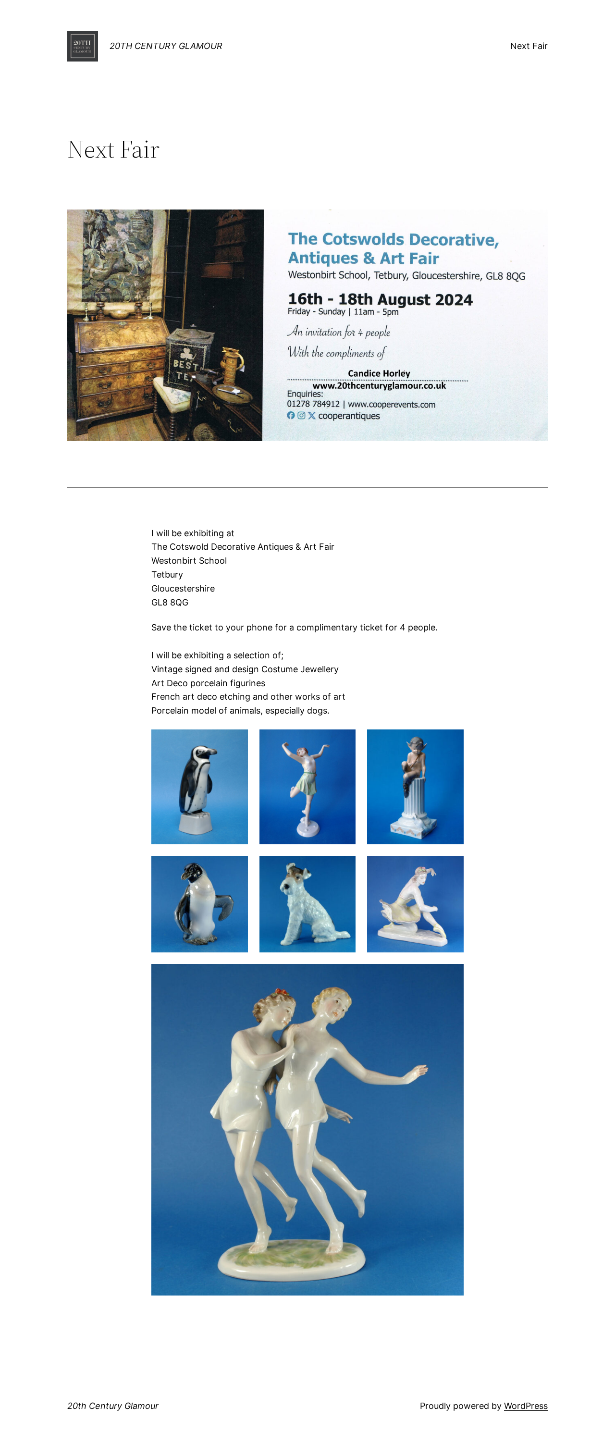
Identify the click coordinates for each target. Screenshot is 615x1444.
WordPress (526, 1406)
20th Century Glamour (166, 46)
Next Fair (529, 46)
